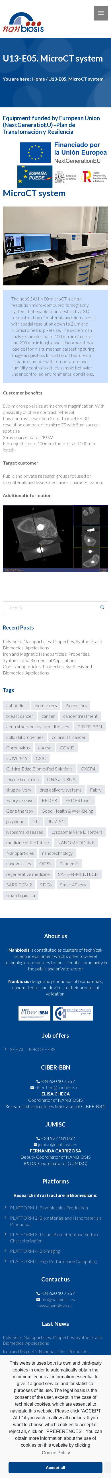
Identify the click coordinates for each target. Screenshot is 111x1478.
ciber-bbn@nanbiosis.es (58, 1087)
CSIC (41, 758)
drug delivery (18, 789)
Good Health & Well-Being (67, 810)
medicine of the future (27, 842)
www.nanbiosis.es (55, 1305)
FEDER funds (78, 800)
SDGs (46, 884)
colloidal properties (25, 737)
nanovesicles (18, 863)
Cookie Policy (56, 1452)
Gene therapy (19, 810)
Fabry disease (20, 800)
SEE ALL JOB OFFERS (33, 1049)
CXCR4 (88, 768)
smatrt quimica (20, 895)
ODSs (45, 863)
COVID (67, 747)
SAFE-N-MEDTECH (78, 874)
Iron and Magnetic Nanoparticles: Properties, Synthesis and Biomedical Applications (46, 1354)
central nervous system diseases (37, 726)
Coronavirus (18, 747)
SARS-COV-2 (19, 884)
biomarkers (46, 705)
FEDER (49, 800)
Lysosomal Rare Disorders (76, 832)
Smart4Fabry (73, 884)
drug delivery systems (61, 789)
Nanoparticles (20, 853)
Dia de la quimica (22, 779)
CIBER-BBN (89, 726)
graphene (15, 821)
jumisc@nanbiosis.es (57, 1144)
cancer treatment (80, 716)
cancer (48, 716)
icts (36, 821)
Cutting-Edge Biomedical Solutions (39, 768)
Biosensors (76, 705)
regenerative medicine (28, 874)
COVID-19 (17, 758)
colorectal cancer (69, 737)
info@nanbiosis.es (58, 1299)
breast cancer (19, 716)
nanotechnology (57, 853)
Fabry (96, 789)
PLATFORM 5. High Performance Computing (53, 1261)
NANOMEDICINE (75, 842)
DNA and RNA (61, 779)
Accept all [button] (55, 1467)
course (45, 747)
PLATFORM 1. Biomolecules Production (49, 1207)
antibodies (16, 705)
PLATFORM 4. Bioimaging (35, 1251)
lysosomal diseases (24, 832)
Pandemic (69, 863)
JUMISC (56, 821)
